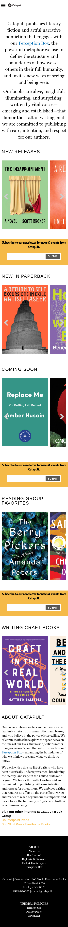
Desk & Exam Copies (34, 863)
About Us (34, 851)
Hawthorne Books (37, 824)
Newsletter (34, 915)
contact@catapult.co (43, 891)
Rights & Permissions (34, 859)
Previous (7, 202)
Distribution (34, 855)
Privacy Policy (34, 911)
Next (61, 202)
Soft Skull (37, 879)
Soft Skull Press (13, 824)
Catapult (7, 879)
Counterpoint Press (15, 820)
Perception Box (33, 43)
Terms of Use (34, 907)
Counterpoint (22, 879)
